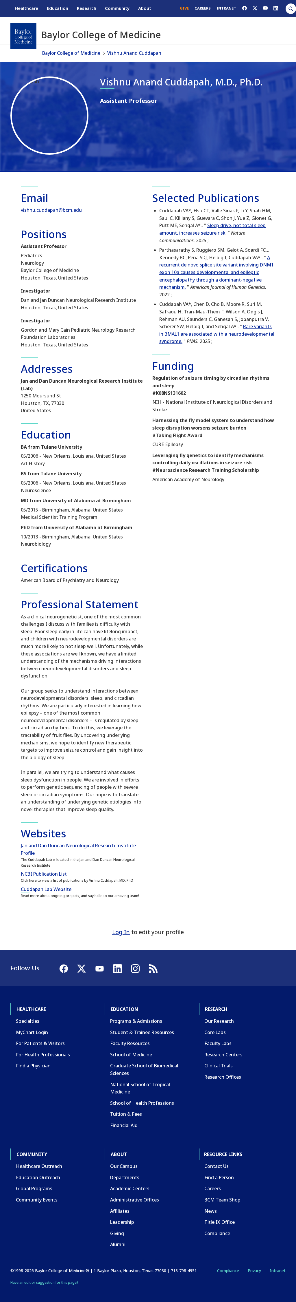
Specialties (27, 1021)
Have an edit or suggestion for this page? (44, 1282)
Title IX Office (219, 1222)
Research (86, 8)
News (210, 1211)
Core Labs (215, 1032)
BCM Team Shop (222, 1200)
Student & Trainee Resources (142, 1032)
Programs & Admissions (136, 1021)
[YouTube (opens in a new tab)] (265, 8)
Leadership (122, 1222)
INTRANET (226, 8)
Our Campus (124, 1166)
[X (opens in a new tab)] (255, 8)
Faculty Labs (218, 1043)
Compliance (217, 1233)
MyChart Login (32, 1032)
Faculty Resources (130, 1043)
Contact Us (216, 1166)
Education (57, 8)
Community (117, 8)
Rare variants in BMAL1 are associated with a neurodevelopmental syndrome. (216, 333)
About (144, 8)
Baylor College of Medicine (71, 53)
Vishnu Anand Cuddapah (134, 53)
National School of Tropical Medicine (140, 1088)
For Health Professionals (43, 1054)
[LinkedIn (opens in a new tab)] (275, 8)
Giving (117, 1233)
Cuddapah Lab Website (46, 889)
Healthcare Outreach (39, 1166)
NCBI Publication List (44, 874)
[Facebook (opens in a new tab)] (244, 8)
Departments (124, 1177)
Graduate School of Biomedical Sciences (144, 1069)
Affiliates (120, 1211)
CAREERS (203, 8)
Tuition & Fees (126, 1114)
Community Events (37, 1200)
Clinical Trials (218, 1065)
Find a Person (219, 1177)
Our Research (219, 1021)
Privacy (254, 1270)
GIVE (184, 8)
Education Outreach (38, 1177)
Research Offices (222, 1077)
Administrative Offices (134, 1200)
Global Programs (34, 1188)
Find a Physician (33, 1065)
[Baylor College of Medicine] (23, 36)
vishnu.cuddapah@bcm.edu (51, 210)
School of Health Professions (142, 1103)
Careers (212, 1188)
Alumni (117, 1244)
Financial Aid (124, 1125)
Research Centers (223, 1054)
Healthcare (26, 8)
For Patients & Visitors (40, 1043)
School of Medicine (131, 1054)
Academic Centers (129, 1188)
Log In (121, 932)
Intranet (278, 1270)
